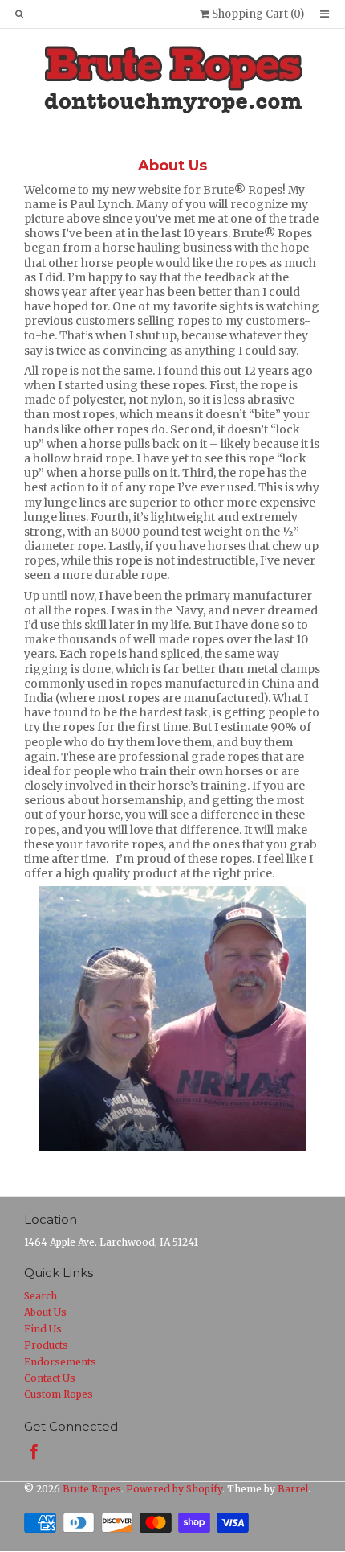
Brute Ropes (92, 1489)
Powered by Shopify (174, 1489)
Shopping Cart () (256, 14)
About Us (45, 1312)
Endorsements (60, 1362)
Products (46, 1345)
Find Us (43, 1329)
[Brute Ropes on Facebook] (34, 1452)
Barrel (293, 1489)
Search (40, 1296)
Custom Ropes (58, 1394)
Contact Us (49, 1378)
